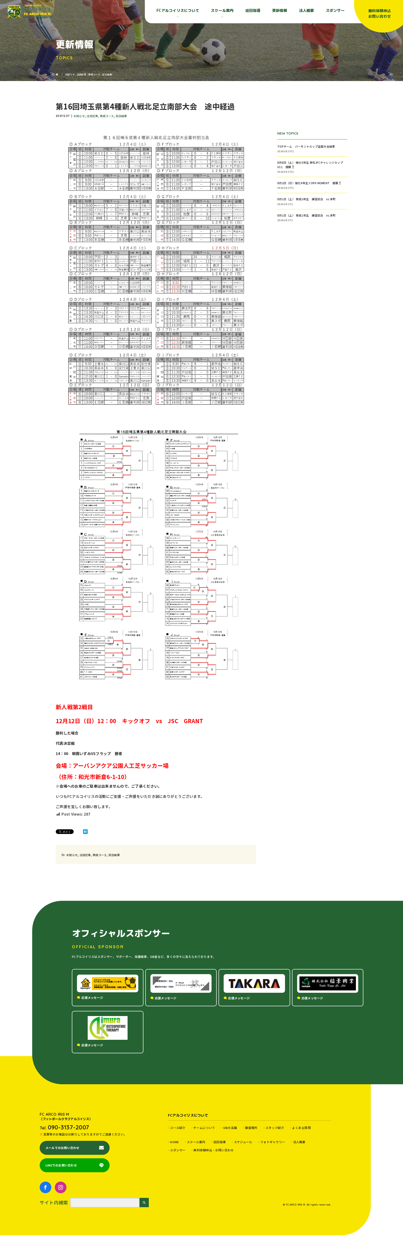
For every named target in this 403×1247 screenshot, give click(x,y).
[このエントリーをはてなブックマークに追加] (85, 831)
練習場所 (251, 1127)
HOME (174, 1142)
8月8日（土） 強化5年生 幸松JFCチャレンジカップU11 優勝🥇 (310, 164)
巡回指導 (253, 10)
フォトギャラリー (272, 1142)
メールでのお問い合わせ (62, 1147)
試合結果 (121, 116)
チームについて (204, 1127)
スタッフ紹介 (274, 1127)
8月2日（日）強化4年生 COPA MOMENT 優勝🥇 (309, 183)
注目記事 (92, 116)
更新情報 (279, 10)
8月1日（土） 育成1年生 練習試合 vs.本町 (306, 215)
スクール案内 (196, 1142)
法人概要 (306, 10)
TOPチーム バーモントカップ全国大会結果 (307, 146)
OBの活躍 (230, 1127)
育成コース (107, 116)
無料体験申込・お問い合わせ (214, 1150)
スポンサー (335, 10)
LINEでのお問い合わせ (61, 1165)
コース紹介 (177, 1127)
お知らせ (79, 116)
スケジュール (243, 1142)
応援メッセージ (92, 997)
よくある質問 (301, 1127)
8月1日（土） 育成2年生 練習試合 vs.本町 (306, 199)
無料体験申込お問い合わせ (379, 13)
